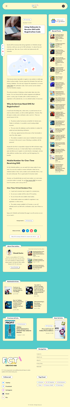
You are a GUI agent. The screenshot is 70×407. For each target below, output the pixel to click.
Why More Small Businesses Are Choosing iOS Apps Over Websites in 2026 (59, 158)
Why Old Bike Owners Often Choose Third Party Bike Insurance (60, 99)
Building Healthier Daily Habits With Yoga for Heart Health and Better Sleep (38, 253)
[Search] (63, 6)
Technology (27, 19)
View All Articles (14, 267)
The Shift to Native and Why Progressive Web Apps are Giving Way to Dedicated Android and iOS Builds (39, 289)
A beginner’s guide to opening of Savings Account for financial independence (60, 137)
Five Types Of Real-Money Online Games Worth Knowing (60, 150)
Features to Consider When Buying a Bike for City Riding (17, 289)
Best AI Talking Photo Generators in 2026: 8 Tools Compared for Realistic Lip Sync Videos (18, 304)
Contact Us (39, 354)
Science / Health (49, 385)
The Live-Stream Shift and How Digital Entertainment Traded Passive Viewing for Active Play (60, 60)
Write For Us (39, 357)
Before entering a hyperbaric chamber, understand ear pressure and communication (60, 85)
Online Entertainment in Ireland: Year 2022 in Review (24, 329)
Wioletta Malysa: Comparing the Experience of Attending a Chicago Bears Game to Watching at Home (60, 167)
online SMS (10, 85)
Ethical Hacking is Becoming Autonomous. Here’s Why (39, 304)
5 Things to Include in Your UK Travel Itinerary (38, 260)
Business (41, 382)
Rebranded (39, 366)
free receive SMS (30, 180)
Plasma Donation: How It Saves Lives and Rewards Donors (60, 93)
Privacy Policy (40, 363)
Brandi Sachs (18, 253)
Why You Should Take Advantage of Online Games (60, 144)
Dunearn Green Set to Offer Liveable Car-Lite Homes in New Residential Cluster (60, 106)
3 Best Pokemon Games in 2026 (59, 77)
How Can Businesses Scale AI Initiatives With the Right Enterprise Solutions (60, 122)
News (40, 385)
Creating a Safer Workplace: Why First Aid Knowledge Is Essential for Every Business (60, 114)
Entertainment (22, 324)
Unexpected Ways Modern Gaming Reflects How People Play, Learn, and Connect (60, 70)
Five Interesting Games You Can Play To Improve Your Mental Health (38, 266)
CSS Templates (50, 382)
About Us (38, 360)
